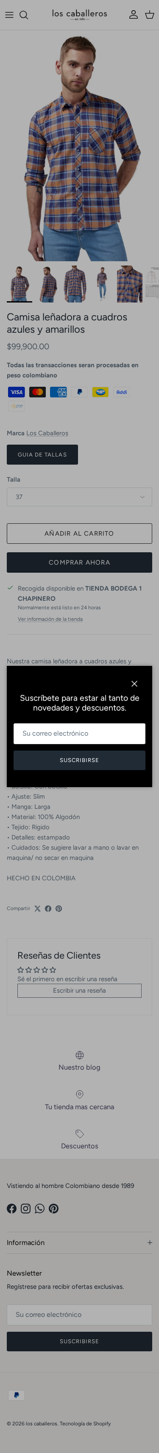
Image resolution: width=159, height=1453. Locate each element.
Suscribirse (79, 760)
